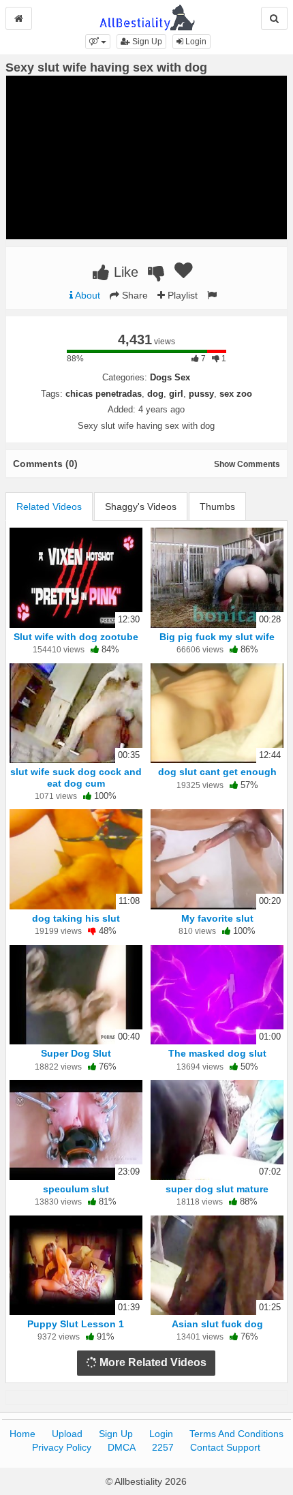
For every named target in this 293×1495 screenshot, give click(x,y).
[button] (97, 41)
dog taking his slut (76, 918)
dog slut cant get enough (217, 771)
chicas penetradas (103, 394)
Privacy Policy (61, 1447)
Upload (67, 1433)
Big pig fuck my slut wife (217, 636)
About (86, 295)
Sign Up (146, 41)
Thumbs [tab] (217, 506)
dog (155, 394)
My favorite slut (217, 918)
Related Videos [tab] (49, 506)
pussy (201, 394)
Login (194, 41)
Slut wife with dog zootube (76, 636)
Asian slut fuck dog (217, 1323)
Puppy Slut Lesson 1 (75, 1323)
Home (22, 1433)
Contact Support (225, 1447)
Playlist (181, 295)
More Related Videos (151, 1362)
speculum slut (76, 1188)
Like (124, 272)
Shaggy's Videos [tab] (140, 506)
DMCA (122, 1447)
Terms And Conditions (236, 1433)
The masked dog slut (217, 1053)
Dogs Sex (170, 377)
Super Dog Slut (76, 1053)
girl (176, 394)
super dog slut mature (217, 1188)
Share (133, 295)
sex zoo (235, 394)
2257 (163, 1447)
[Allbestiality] (147, 16)
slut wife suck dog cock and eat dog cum (76, 777)
